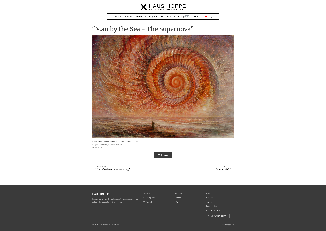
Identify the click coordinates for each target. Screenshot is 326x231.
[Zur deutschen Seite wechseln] (206, 16)
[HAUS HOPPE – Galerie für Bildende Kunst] (163, 8)
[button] (163, 86)
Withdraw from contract (218, 216)
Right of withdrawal (214, 210)
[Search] (211, 17)
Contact (178, 198)
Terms (209, 202)
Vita (176, 202)
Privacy (209, 198)
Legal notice (211, 206)
